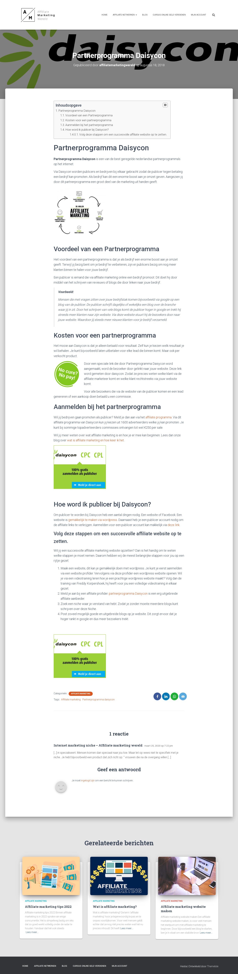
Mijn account (198, 15)
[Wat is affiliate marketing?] (119, 875)
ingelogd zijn (88, 780)
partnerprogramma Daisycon (128, 593)
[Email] (183, 696)
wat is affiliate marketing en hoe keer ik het (95, 440)
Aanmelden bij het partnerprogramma (89, 125)
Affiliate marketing (80, 694)
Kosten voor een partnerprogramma (88, 120)
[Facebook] (157, 696)
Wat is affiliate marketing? (115, 907)
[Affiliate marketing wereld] (38, 15)
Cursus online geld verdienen (169, 15)
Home (105, 15)
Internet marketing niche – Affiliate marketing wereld (98, 745)
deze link (173, 525)
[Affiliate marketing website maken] (187, 875)
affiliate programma (158, 417)
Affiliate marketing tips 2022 (48, 907)
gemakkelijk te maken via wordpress (92, 520)
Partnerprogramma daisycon (98, 699)
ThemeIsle (212, 966)
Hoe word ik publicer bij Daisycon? (87, 129)
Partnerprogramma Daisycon (76, 110)
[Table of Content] (165, 105)
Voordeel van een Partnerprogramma (89, 115)
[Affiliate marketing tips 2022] (51, 875)
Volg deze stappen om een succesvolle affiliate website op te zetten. (123, 134)
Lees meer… (32, 932)
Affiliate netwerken (124, 15)
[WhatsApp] (174, 696)
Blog (145, 15)
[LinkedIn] (166, 696)
